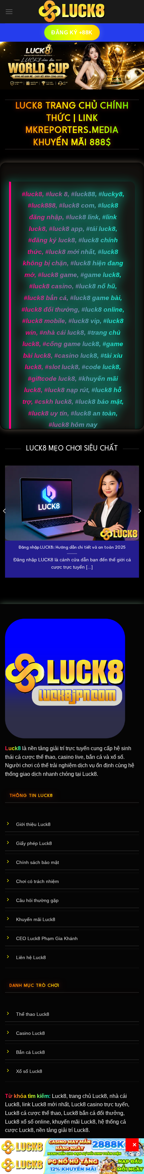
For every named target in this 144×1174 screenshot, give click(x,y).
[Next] (139, 524)
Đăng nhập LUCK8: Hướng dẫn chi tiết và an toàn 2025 (72, 547)
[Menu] (9, 11)
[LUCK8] (72, 11)
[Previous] (4, 524)
